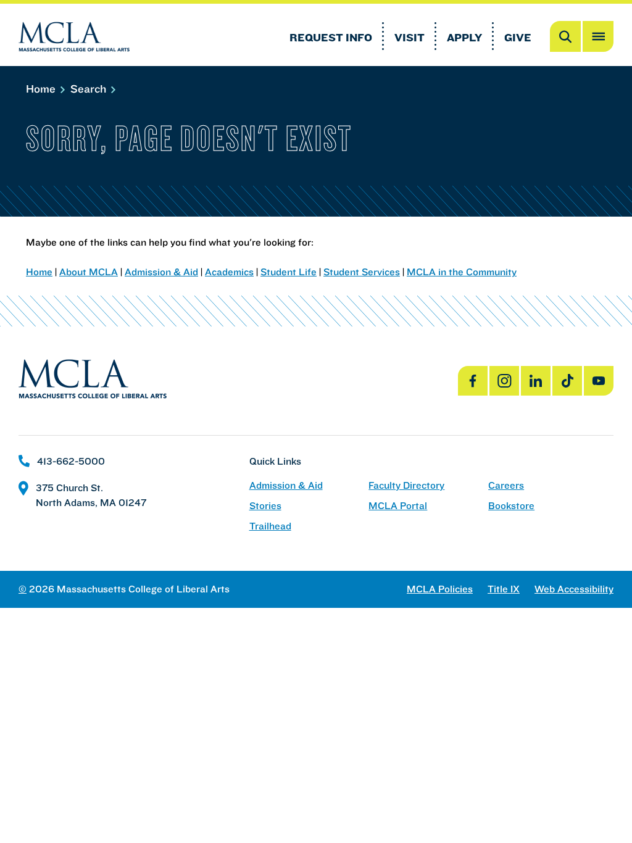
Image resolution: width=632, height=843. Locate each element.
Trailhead (270, 526)
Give (517, 37)
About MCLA (88, 271)
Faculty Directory (406, 485)
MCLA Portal (397, 506)
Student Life (288, 271)
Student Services (361, 271)
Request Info (330, 37)
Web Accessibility (573, 589)
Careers (506, 485)
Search (89, 88)
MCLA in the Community (462, 271)
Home (42, 88)
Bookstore (511, 506)
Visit (409, 37)
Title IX (504, 589)
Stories (265, 506)
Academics (229, 271)
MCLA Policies (440, 589)
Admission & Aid (161, 271)
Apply (464, 37)
